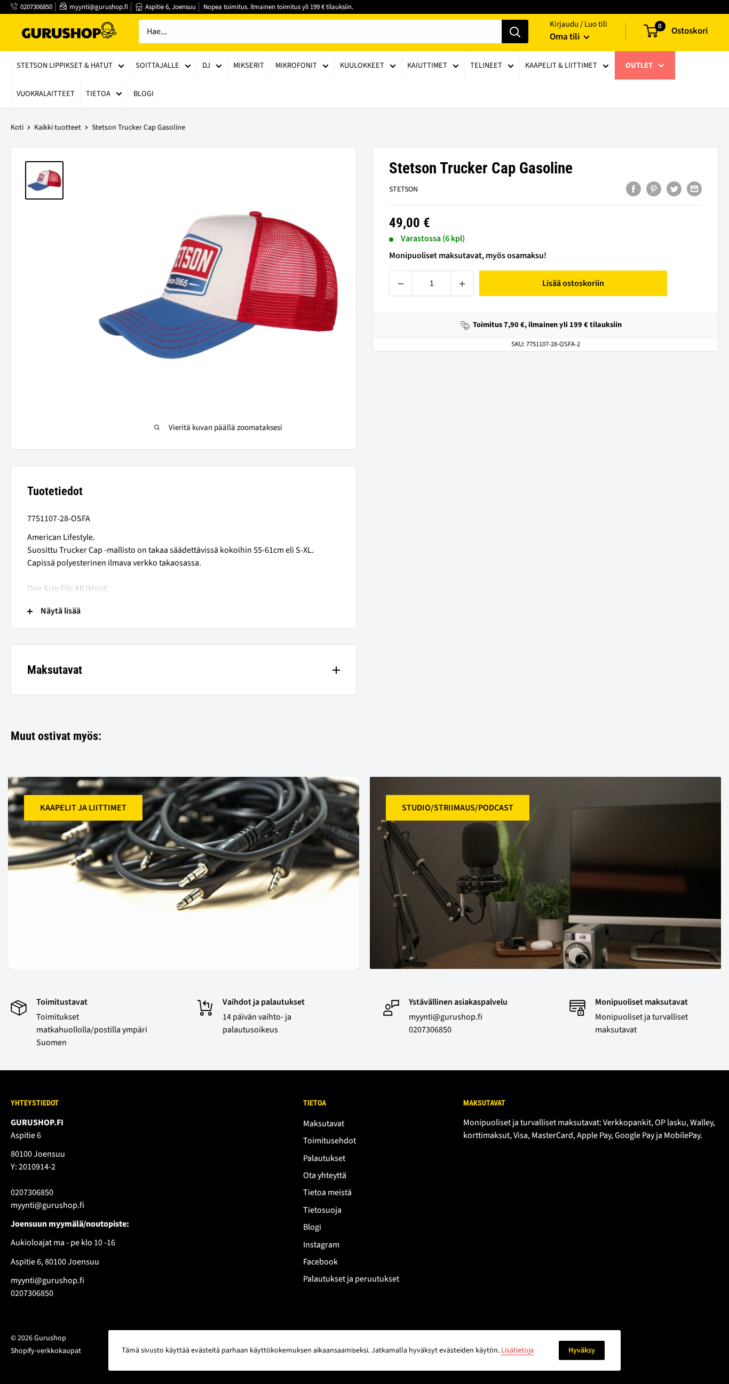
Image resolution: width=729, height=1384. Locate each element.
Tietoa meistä (327, 1192)
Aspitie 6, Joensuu (170, 7)
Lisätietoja (517, 1350)
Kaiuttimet (427, 65)
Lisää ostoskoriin (573, 284)
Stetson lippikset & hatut (65, 65)
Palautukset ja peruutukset (351, 1279)
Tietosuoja (322, 1210)
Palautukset (324, 1158)
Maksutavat (323, 1124)
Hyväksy (581, 1350)
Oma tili (565, 36)
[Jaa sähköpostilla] (694, 189)
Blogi (143, 93)
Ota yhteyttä (324, 1175)
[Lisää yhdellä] (462, 284)
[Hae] (515, 31)
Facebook (320, 1262)
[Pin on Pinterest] (653, 189)
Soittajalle (157, 65)
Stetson (403, 190)
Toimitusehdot (329, 1141)
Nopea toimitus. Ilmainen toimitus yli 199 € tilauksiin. (278, 7)
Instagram (321, 1245)
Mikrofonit (296, 65)
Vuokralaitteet (46, 93)
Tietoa (98, 93)
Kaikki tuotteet (57, 127)
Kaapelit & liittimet (561, 65)
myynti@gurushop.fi (98, 7)
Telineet (486, 65)
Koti (17, 127)
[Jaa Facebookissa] (633, 189)
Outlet (639, 65)
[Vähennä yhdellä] (401, 284)
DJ (206, 65)
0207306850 (36, 7)
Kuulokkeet (362, 65)
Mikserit (248, 65)
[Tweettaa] (674, 189)
